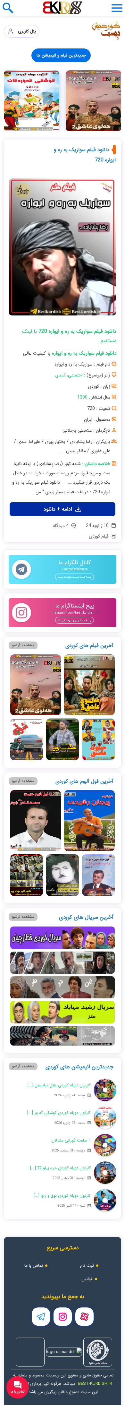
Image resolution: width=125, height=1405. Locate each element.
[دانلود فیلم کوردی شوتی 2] (62, 922)
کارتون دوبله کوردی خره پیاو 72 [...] (60, 1351)
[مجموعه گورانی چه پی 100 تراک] (99, 222)
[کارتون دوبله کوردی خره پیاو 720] (105, 1355)
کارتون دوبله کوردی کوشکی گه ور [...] (59, 1295)
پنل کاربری (25, 31)
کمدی (60, 558)
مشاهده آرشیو (23, 828)
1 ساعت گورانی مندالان (71, 1323)
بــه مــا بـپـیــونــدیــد (74, 759)
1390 (82, 580)
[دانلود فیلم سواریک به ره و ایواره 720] (63, 432)
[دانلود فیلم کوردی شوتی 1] (26, 922)
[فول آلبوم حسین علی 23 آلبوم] (99, 283)
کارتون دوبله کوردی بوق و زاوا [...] (62, 1378)
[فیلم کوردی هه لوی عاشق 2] (35, 867)
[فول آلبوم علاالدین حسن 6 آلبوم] (56, 283)
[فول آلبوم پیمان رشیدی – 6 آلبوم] (99, 100)
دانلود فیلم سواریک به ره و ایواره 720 (85, 338)
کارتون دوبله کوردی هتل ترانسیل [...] (59, 1268)
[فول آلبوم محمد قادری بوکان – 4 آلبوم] (56, 100)
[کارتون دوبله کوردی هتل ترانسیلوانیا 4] (105, 1273)
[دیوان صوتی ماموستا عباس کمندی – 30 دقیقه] (56, 222)
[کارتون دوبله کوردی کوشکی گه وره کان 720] (105, 1300)
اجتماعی (75, 558)
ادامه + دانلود (59, 692)
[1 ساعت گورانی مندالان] (105, 1328)
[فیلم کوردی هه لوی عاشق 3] (89, 867)
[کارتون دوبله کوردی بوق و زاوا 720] (105, 1383)
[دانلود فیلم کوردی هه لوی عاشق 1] (98, 922)
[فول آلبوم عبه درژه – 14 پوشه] (56, 161)
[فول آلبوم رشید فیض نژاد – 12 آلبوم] (99, 161)
